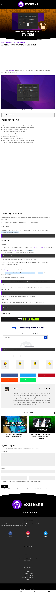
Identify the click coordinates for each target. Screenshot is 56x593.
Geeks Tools (28, 554)
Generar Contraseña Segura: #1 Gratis (28, 558)
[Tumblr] (32, 512)
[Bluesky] (30, 512)
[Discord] (37, 512)
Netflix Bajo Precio (28, 552)
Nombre (3, 468)
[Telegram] (34, 512)
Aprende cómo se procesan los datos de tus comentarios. (36, 489)
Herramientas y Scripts (10, 42)
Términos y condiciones (28, 577)
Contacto (28, 571)
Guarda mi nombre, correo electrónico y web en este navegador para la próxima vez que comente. (22, 481)
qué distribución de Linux (23, 262)
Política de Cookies (28, 573)
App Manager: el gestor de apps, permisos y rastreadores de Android (41, 436)
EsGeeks (3, 42)
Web (30, 475)
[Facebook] (19, 512)
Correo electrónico (5, 475)
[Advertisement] (28, 58)
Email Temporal (28, 560)
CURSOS (28, 579)
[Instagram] (23, 512)
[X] (21, 512)
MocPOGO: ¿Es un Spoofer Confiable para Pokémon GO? (14, 435)
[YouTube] (28, 512)
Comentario (4, 451)
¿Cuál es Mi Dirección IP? (28, 556)
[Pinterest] (25, 512)
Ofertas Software (28, 550)
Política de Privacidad (28, 575)
